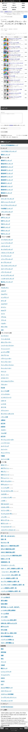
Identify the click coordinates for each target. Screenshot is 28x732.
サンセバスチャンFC (7, 491)
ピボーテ (3, 401)
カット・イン (5, 375)
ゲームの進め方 (5, 597)
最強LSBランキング (7, 186)
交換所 (3, 665)
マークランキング (6, 256)
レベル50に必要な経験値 (8, 610)
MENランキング (5, 227)
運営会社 (21, 728)
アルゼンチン (5, 288)
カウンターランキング (7, 199)
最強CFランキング (6, 160)
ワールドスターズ (6, 527)
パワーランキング (6, 272)
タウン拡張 (4, 617)
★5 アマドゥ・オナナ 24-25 (14, 59)
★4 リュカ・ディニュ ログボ (14, 80)
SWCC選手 (4, 5)
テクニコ (3, 371)
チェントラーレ (5, 453)
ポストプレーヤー (6, 342)
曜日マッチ (4, 668)
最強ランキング (4, 3)
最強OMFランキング (7, 170)
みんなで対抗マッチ (7, 688)
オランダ (3, 301)
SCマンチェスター (6, 481)
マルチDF (4, 433)
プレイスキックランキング (9, 266)
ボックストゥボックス (7, 414)
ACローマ (4, 465)
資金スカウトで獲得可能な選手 (10, 546)
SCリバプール (5, 520)
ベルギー (3, 323)
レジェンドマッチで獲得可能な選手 (11, 555)
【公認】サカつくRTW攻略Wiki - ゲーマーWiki (11, 1)
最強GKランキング (6, 193)
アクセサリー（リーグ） (8, 565)
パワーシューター (6, 358)
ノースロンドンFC (6, 497)
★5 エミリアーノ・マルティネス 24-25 (16, 63)
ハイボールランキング (7, 279)
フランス (3, 320)
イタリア (3, 291)
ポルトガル (4, 327)
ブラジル (3, 317)
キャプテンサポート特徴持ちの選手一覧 (12, 585)
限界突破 (3, 652)
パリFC (3, 501)
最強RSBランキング (7, 190)
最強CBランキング (6, 183)
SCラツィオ (4, 523)
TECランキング (5, 224)
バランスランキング (7, 212)
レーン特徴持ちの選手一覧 (9, 588)
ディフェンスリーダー (7, 440)
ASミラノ (4, 471)
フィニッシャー (5, 349)
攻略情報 (23, 7)
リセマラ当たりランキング (9, 151)
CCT (2, 684)
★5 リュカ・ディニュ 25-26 (14, 50)
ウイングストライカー (7, 365)
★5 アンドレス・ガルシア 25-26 (15, 38)
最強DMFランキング (7, 173)
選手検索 (23, 3)
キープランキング (6, 262)
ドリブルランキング (7, 240)
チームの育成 (5, 613)
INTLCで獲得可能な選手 (8, 549)
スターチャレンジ (6, 691)
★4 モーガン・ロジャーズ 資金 (15, 93)
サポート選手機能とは (7, 643)
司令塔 (3, 388)
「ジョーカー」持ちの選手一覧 (10, 572)
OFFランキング (5, 217)
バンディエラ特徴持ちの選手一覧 (10, 591)
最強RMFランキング (7, 180)
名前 (2, 128)
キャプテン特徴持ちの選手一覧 (10, 581)
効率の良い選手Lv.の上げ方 (9, 623)
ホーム (2, 11)
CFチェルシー (5, 484)
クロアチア (4, 304)
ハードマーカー (5, 443)
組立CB (3, 436)
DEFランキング (5, 221)
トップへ (26, 728)
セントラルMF (5, 391)
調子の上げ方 (5, 626)
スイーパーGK (5, 459)
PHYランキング (5, 234)
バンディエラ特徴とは (7, 639)
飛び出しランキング (7, 282)
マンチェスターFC (6, 514)
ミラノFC (4, 517)
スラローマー (5, 378)
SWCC (3, 678)
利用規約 (11, 125)
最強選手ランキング (8, 11)
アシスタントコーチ (7, 701)
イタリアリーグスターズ (8, 530)
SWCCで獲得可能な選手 (8, 552)
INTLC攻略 (4, 630)
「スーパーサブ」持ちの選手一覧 (10, 575)
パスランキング (5, 246)
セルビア (3, 310)
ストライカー (5, 336)
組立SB (3, 423)
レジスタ (3, 404)
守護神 (3, 456)
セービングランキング (7, 275)
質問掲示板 (14, 9)
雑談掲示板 (4, 9)
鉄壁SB (3, 427)
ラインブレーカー (6, 362)
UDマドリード (5, 475)
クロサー (3, 430)
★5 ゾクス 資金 (12, 75)
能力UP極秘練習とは (7, 636)
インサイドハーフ (6, 397)
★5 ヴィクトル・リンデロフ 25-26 (15, 68)
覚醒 (2, 655)
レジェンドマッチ (6, 672)
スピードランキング (7, 269)
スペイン (3, 307)
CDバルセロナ (5, 504)
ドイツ (3, 314)
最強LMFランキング (7, 177)
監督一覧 (14, 5)
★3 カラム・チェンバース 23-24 (15, 96)
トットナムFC (5, 488)
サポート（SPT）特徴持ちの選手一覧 (12, 568)
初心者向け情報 (13, 7)
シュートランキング (7, 243)
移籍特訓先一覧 (5, 562)
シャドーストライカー (7, 345)
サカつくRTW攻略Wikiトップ (9, 145)
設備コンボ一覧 (5, 559)
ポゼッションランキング (8, 202)
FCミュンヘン (5, 478)
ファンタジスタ (5, 339)
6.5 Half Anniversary (7, 707)
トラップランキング (7, 259)
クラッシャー (5, 410)
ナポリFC (4, 494)
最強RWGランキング (7, 167)
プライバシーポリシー (14, 728)
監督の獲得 (4, 604)
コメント (3, 112)
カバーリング (5, 446)
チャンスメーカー (6, 368)
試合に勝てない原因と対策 (9, 633)
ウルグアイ (4, 294)
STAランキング (5, 230)
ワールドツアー (5, 675)
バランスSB (4, 417)
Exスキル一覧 (4, 7)
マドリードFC (5, 510)
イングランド (5, 297)
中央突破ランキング (7, 208)
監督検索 (23, 5)
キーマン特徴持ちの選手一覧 (9, 578)
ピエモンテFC (5, 507)
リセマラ (14, 3)
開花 (2, 649)
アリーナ (3, 662)
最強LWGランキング (7, 164)
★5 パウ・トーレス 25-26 (14, 42)
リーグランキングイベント (9, 697)
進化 (2, 659)
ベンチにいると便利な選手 (9, 620)
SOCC (3, 681)
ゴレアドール (5, 355)
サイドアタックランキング (9, 205)
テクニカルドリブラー (7, 381)
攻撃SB (3, 420)
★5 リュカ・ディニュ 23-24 (14, 71)
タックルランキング (7, 249)
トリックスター (5, 394)
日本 (2, 330)
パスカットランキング (7, 253)
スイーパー (4, 449)
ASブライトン (5, 468)
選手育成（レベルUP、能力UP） (10, 607)
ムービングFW (5, 352)
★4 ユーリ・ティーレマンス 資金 (15, 89)
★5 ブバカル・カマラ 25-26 (14, 46)
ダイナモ (3, 407)
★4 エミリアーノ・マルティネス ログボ (16, 84)
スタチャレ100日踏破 (7, 694)
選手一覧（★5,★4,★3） (8, 536)
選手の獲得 (4, 600)
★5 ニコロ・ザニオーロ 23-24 (15, 54)
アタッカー (4, 384)
